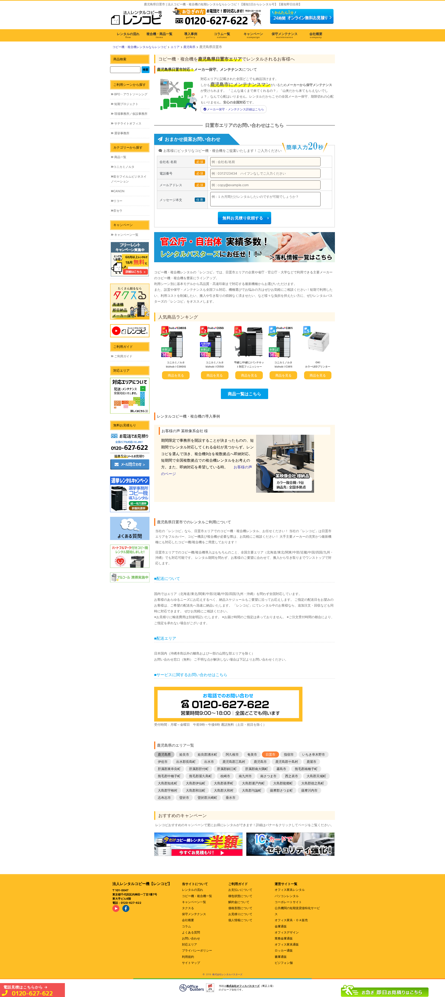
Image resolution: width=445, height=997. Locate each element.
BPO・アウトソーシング (130, 94)
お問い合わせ (191, 938)
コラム (186, 926)
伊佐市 (163, 762)
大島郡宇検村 (167, 790)
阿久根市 (232, 754)
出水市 (209, 762)
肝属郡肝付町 (199, 769)
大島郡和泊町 (195, 790)
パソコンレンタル (287, 896)
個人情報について (240, 920)
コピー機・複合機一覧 (197, 896)
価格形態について (240, 908)
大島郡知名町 (167, 783)
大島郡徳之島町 (312, 783)
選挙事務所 (121, 133)
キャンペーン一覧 (125, 234)
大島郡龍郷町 (283, 783)
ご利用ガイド (122, 356)
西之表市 (291, 776)
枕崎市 (225, 776)
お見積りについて (240, 914)
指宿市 (289, 754)
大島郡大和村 (223, 790)
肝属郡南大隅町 (256, 769)
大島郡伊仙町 (195, 783)
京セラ (117, 210)
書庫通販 (281, 957)
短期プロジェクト (125, 104)
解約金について (238, 902)
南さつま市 (268, 776)
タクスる (188, 908)
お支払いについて (240, 890)
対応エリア (189, 944)
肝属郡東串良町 (169, 769)
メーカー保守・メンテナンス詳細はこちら (235, 109)
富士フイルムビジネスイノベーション (128, 179)
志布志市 (164, 797)
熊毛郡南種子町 (306, 769)
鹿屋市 (311, 762)
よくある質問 (191, 932)
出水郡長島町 (186, 762)
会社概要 (188, 920)
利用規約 (188, 957)
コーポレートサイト (288, 902)
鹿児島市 (260, 762)
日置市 (270, 754)
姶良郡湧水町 (207, 754)
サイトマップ (191, 963)
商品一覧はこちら (244, 393)
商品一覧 (119, 157)
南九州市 (245, 776)
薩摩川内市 (309, 790)
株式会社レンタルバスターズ (227, 974)
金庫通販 (281, 926)
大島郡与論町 (251, 790)
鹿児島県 (164, 754)
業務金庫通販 (284, 938)
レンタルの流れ (192, 890)
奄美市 (252, 754)
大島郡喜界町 (223, 783)
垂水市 (230, 797)
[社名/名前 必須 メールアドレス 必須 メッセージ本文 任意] (384, 989)
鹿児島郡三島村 (233, 762)
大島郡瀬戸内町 (253, 783)
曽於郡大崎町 (207, 797)
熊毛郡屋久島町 (200, 776)
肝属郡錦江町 (227, 769)
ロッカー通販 (284, 950)
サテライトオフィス (127, 123)
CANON (118, 191)
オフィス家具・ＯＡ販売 (291, 920)
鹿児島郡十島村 (286, 762)
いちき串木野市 (313, 754)
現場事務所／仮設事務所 (130, 113)
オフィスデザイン (287, 932)
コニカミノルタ (123, 167)
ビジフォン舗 (284, 963)
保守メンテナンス (194, 914)
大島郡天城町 (316, 776)
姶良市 (184, 754)
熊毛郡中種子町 (169, 776)
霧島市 (281, 769)
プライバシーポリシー (197, 950)
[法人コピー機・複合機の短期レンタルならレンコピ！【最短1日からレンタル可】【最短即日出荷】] (138, 19)
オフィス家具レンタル (290, 890)
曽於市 (184, 797)
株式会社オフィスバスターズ (243, 985)
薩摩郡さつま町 (281, 790)
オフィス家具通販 (287, 944)
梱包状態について (240, 896)
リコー (117, 201)
